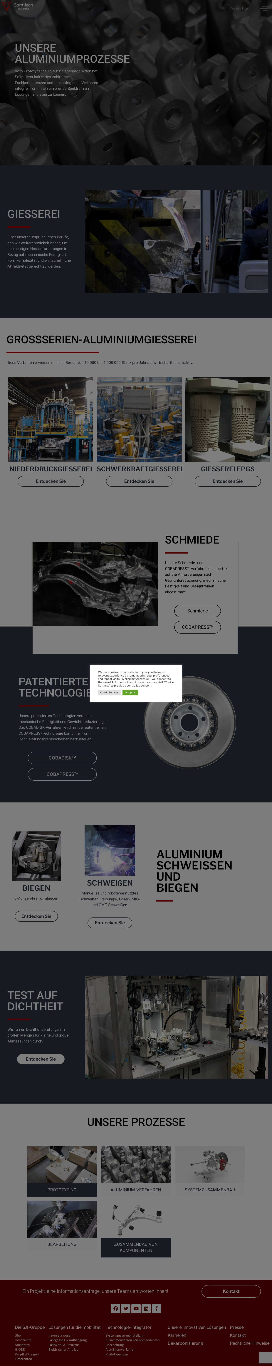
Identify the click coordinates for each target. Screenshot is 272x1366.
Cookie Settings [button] (109, 692)
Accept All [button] (130, 692)
